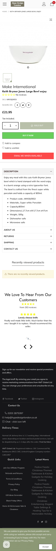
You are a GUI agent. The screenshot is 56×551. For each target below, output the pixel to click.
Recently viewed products (28, 262)
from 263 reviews (28, 307)
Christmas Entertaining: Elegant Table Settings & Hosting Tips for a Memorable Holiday (42, 507)
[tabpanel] (28, 42)
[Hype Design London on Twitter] (42, 521)
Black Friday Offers (14, 501)
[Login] (44, 4)
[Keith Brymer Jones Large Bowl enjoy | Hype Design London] (28, 42)
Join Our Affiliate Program (14, 468)
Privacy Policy (14, 484)
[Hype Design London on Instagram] (46, 521)
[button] (5, 125)
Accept (45, 546)
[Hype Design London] (17, 4)
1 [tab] (28, 67)
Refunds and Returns (14, 473)
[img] (28, 304)
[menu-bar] (5, 4)
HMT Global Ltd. (9, 448)
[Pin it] (28, 105)
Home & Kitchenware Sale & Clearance (14, 507)
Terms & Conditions (14, 479)
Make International (19, 86)
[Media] (51, 20)
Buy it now (28, 135)
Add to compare (12, 143)
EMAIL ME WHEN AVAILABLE (28, 156)
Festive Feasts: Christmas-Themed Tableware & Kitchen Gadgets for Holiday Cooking (42, 473)
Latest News (42, 459)
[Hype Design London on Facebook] (38, 521)
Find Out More (45, 442)
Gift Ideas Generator (14, 495)
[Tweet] (23, 105)
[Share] (17, 105)
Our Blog (14, 490)
